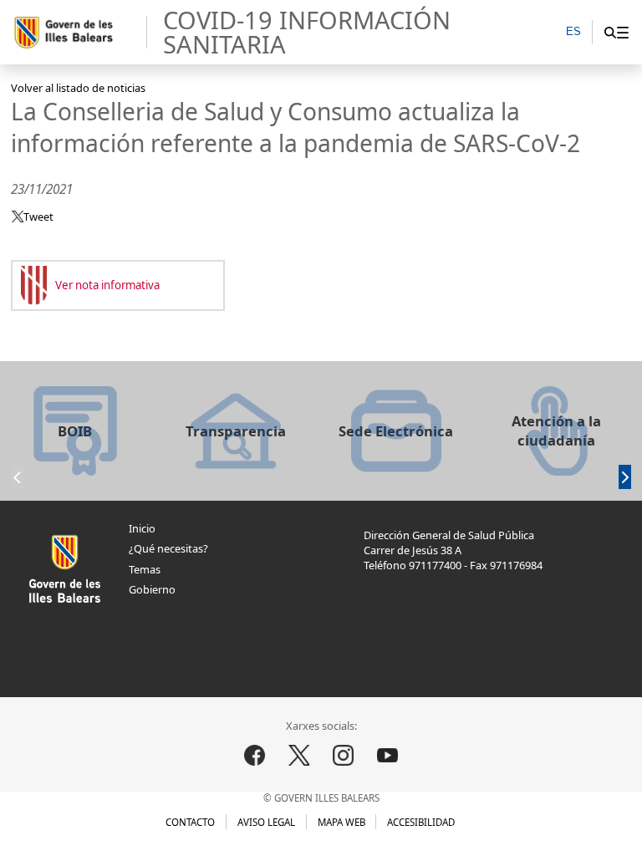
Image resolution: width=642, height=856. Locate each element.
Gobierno (152, 589)
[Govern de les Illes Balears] (80, 32)
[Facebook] (254, 755)
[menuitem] (622, 32)
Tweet (38, 216)
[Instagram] (343, 755)
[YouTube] (388, 755)
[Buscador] (610, 32)
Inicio (142, 528)
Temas (144, 569)
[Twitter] (299, 755)
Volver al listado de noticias (78, 87)
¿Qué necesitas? (168, 548)
